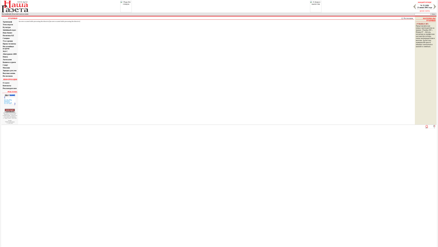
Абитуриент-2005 (10, 54)
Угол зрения (8, 41)
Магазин (6, 68)
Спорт (5, 65)
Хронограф (7, 22)
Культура (7, 27)
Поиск (5, 57)
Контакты (7, 86)
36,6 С (5, 51)
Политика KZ (8, 35)
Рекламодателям (10, 88)
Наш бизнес (7, 33)
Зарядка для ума (9, 70)
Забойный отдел (9, 30)
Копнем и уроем (9, 62)
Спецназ (6, 38)
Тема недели (8, 25)
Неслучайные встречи (8, 48)
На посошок (8, 76)
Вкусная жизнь (9, 73)
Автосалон (7, 59)
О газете (6, 83)
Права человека (9, 44)
